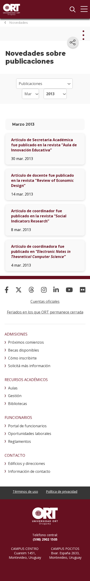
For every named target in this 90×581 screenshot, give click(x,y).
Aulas (13, 388)
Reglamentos (19, 441)
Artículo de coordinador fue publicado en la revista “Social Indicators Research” (38, 216)
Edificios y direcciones (26, 463)
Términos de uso (25, 491)
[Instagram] (44, 290)
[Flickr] (82, 290)
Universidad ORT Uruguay (11, 9)
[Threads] (31, 290)
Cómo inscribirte (22, 358)
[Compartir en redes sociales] (72, 42)
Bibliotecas (17, 403)
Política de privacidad (61, 491)
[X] (18, 290)
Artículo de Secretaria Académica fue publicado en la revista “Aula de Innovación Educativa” (44, 145)
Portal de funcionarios (27, 425)
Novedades (18, 22)
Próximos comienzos (26, 342)
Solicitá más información (29, 365)
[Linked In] (56, 290)
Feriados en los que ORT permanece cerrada (45, 312)
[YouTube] (69, 290)
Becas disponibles (23, 350)
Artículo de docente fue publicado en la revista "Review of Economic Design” (42, 180)
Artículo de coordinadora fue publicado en (41, 251)
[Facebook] (7, 290)
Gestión (14, 395)
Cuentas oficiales (45, 301)
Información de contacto (29, 471)
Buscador (72, 9)
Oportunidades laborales (29, 433)
